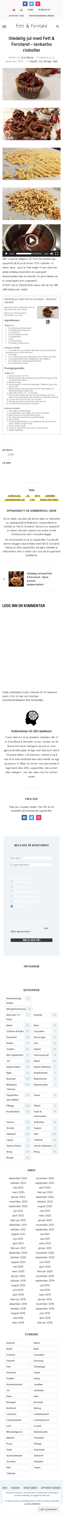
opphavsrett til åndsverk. (23, 522)
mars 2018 (18, 1322)
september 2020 (44, 1257)
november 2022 (18, 1201)
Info (4, 1487)
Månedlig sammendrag (27, 901)
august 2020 (18, 1262)
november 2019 (45, 1276)
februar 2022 (18, 1220)
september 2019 (45, 1280)
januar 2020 (18, 1276)
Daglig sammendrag (25, 891)
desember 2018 (18, 1303)
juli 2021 (45, 1234)
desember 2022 (45, 1196)
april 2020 (45, 1266)
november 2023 (45, 1178)
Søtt (55, 61)
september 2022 (18, 1206)
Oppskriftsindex (51, 1487)
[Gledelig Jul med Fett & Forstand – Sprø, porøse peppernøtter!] (16, 578)
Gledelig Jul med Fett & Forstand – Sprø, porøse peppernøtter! (39, 579)
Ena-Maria (27, 57)
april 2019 (18, 1294)
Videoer (15, 1487)
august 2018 (18, 1313)
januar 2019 (45, 1299)
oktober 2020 (18, 1257)
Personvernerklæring (41, 16)
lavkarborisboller (15, 500)
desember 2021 (18, 1224)
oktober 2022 (45, 1201)
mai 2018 (18, 1317)
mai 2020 (18, 1266)
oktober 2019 (18, 1280)
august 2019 (18, 1285)
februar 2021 (18, 1248)
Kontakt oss (16, 16)
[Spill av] (6, 253)
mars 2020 (18, 1271)
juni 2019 (18, 1289)
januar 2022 (45, 1220)
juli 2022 (18, 1210)
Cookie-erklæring (32, 1503)
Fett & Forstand (31, 26)
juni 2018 (45, 1313)
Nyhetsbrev (20, 906)
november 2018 (45, 1303)
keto (37, 496)
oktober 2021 (18, 1229)
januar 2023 (18, 1196)
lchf (32, 500)
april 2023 (45, 1187)
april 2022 (18, 1215)
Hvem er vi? (44, 10)
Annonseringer (22, 881)
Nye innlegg (20, 886)
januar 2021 (45, 1248)
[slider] (29, 253)
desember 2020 (18, 1252)
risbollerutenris (49, 500)
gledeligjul (14, 496)
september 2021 (45, 1229)
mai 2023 (18, 1187)
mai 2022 (45, 1210)
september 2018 (45, 1308)
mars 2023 (18, 1192)
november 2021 (45, 1224)
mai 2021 (45, 1238)
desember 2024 (18, 1178)
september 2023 (44, 1182)
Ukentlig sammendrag (26, 896)
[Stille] (51, 253)
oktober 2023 (18, 1182)
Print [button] (48, 323)
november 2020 (45, 1252)
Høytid (33, 61)
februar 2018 (44, 1322)
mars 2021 (45, 1243)
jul (28, 496)
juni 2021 (18, 1238)
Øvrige (47, 61)
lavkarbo (50, 496)
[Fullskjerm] (56, 253)
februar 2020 (45, 1271)
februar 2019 (18, 1299)
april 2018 (45, 1317)
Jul (40, 61)
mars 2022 (45, 1215)
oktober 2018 (18, 1308)
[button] (4, 26)
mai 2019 (45, 1289)
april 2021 (18, 1243)
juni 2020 (45, 1262)
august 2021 (18, 1234)
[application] (31, 240)
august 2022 (45, 1206)
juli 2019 (45, 1285)
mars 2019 (45, 1294)
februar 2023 (45, 1192)
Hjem (30, 10)
